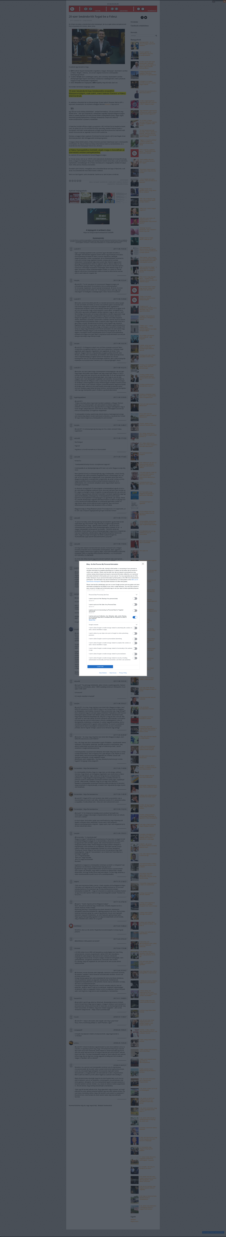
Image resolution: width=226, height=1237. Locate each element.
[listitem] (113, 595)
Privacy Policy (123, 673)
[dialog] (113, 618)
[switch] (135, 598)
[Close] (143, 564)
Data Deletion (103, 673)
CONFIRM (100, 666)
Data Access (113, 673)
